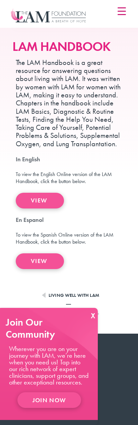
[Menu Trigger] (122, 11)
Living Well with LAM (74, 295)
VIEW (40, 200)
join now (49, 400)
